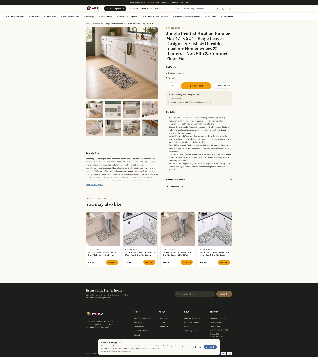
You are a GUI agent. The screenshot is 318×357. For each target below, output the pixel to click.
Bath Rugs (90, 17)
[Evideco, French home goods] (94, 8)
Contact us (163, 326)
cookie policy (154, 348)
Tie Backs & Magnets (16, 17)
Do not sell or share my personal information (116, 352)
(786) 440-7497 (216, 322)
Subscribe (224, 294)
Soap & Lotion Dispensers (128, 17)
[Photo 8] (149, 127)
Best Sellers (133, 8)
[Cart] (229, 8)
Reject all (197, 347)
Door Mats (35, 17)
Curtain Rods (228, 17)
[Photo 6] (112, 127)
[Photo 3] (131, 109)
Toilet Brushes (106, 17)
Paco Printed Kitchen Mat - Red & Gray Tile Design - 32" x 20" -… (102, 253)
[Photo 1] (94, 109)
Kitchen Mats (51, 17)
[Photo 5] (94, 127)
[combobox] (193, 8)
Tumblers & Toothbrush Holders (187, 17)
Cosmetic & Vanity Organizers (156, 17)
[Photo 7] (131, 127)
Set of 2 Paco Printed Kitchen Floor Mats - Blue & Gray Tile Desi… (214, 253)
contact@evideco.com (219, 318)
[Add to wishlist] (117, 215)
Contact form (215, 326)
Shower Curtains (140, 331)
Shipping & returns (174, 186)
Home (88, 24)
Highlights (170, 112)
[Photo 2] (112, 109)
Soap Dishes (211, 17)
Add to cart (197, 85)
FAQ (186, 326)
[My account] (217, 8)
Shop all (137, 335)
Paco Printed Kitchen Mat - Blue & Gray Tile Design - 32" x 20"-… (177, 253)
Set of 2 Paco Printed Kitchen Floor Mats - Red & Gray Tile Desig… (140, 253)
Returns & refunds (191, 322)
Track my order (190, 331)
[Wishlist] (223, 8)
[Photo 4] (149, 109)
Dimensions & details (175, 179)
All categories (115, 8)
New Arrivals (146, 8)
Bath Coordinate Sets (71, 17)
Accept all (210, 347)
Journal (158, 8)
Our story (163, 318)
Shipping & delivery (192, 318)
